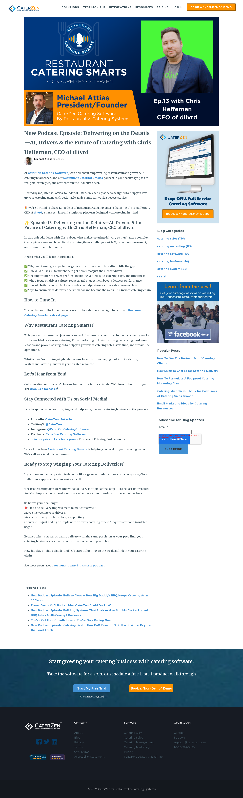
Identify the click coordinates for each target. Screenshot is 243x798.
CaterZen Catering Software (48, 173)
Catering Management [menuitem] (139, 742)
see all (161, 276)
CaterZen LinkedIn (58, 419)
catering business (173, 261)
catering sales (171, 238)
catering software (173, 253)
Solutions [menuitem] (70, 7)
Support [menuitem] (179, 737)
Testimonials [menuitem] (94, 7)
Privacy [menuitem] (79, 742)
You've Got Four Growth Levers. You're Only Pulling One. (71, 620)
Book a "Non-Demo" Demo (151, 688)
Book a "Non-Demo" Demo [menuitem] (211, 7)
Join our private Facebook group (54, 439)
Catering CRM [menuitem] (133, 732)
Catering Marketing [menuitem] (137, 747)
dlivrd (38, 212)
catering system (172, 268)
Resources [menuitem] (144, 7)
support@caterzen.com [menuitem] (190, 742)
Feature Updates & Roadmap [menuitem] (143, 756)
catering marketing (174, 246)
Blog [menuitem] (77, 737)
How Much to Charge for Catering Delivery (187, 370)
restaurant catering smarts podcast (79, 565)
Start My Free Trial (91, 688)
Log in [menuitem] (178, 7)
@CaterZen (54, 424)
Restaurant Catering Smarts (83, 178)
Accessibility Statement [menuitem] (89, 756)
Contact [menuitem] (179, 732)
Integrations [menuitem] (120, 7)
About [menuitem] (78, 732)
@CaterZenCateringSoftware (68, 429)
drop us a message (43, 389)
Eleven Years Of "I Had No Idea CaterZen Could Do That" (71, 605)
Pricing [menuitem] (163, 7)
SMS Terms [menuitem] (81, 752)
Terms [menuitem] (78, 747)
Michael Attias (43, 159)
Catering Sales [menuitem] (133, 737)
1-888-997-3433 (184, 747)
